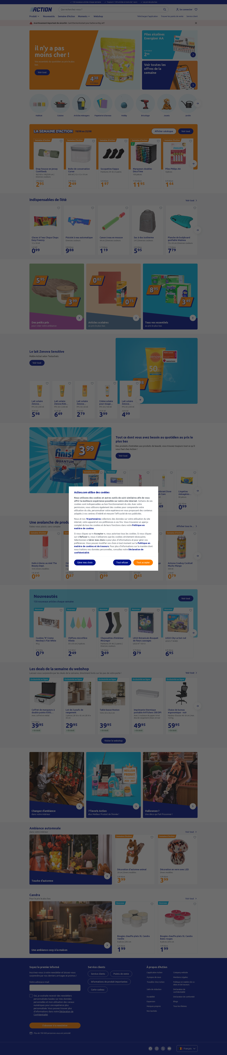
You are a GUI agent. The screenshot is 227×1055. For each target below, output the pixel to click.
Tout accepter (143, 562)
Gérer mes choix (84, 562)
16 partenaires (93, 519)
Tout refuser (122, 562)
